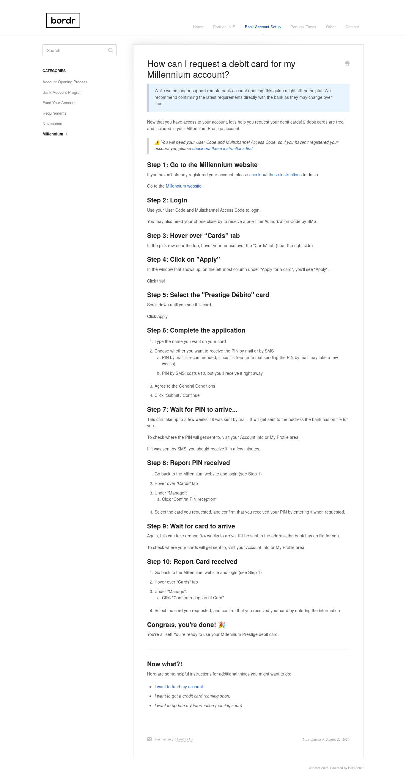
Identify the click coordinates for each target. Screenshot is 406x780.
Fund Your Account (59, 102)
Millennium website (184, 186)
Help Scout (355, 767)
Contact (352, 26)
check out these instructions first (222, 148)
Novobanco (52, 123)
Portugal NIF (224, 26)
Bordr (316, 767)
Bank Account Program (63, 92)
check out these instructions (275, 174)
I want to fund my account (179, 686)
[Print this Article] (347, 63)
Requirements (55, 113)
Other (331, 26)
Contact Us (185, 739)
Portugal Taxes (303, 26)
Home (198, 26)
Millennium (53, 134)
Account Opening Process (65, 82)
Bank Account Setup (263, 26)
